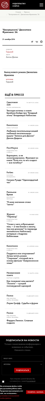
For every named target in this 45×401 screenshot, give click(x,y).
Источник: (9, 79)
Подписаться (22, 370)
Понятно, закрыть (35, 392)
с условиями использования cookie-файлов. (9, 395)
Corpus (18, 12)
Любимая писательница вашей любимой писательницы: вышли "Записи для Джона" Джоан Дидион (22, 134)
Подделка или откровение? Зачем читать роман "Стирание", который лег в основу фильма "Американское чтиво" (22, 258)
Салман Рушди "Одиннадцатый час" (22, 181)
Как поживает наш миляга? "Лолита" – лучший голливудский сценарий (20, 283)
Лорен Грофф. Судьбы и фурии (22, 303)
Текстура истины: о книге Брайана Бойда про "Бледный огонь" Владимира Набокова (22, 113)
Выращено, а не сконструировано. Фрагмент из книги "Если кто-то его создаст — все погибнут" (22, 159)
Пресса (27, 12)
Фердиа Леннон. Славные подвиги (20, 321)
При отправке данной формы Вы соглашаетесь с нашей (22, 381)
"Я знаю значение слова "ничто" (19, 203)
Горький (9, 51)
